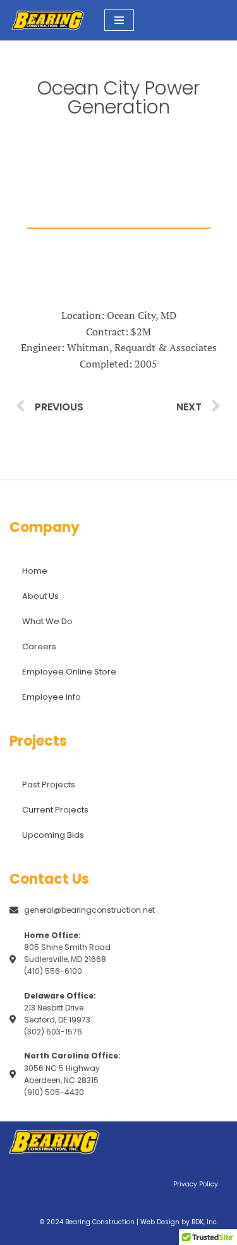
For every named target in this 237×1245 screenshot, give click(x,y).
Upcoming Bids (53, 835)
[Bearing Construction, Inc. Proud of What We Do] (47, 20)
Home (34, 571)
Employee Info (51, 697)
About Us (40, 596)
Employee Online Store (69, 672)
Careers (39, 646)
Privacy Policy (195, 1184)
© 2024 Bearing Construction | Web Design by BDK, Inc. (129, 1222)
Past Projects (48, 784)
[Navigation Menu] (119, 20)
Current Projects (55, 810)
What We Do (47, 621)
